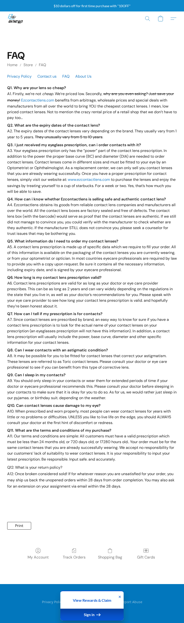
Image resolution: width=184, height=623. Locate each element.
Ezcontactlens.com (37, 100)
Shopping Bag (110, 557)
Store (28, 64)
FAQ (42, 64)
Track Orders (74, 557)
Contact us (47, 76)
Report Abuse (131, 602)
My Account (38, 557)
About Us (83, 76)
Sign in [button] (89, 614)
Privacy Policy (19, 76)
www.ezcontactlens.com (89, 179)
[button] (15, 18)
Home (12, 64)
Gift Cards (146, 557)
